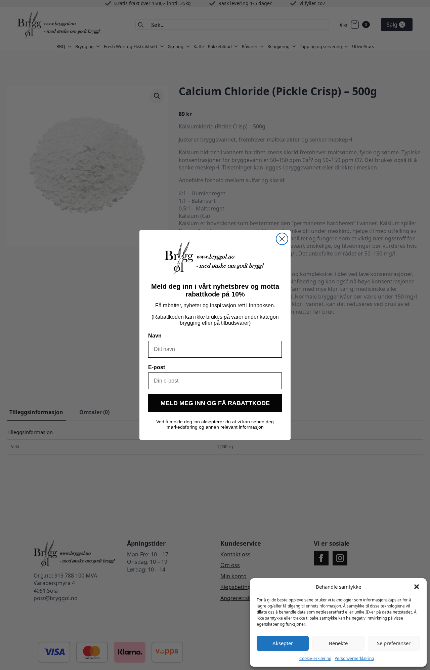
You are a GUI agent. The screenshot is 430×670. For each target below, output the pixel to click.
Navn (155, 336)
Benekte (338, 643)
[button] (416, 586)
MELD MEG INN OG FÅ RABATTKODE (215, 403)
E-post (156, 367)
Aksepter (282, 643)
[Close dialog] (282, 239)
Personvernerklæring (354, 658)
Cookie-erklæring (315, 658)
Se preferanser (394, 643)
